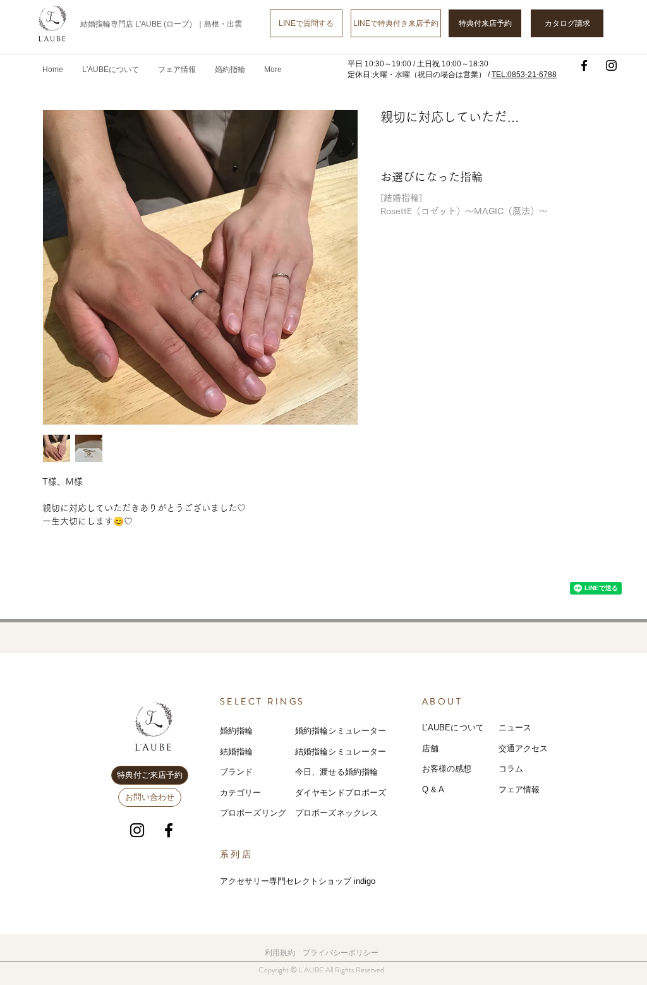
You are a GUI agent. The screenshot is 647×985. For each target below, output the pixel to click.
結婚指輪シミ (320, 751)
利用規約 (280, 952)
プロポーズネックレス (336, 813)
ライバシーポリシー (344, 952)
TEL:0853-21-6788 (524, 74)
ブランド (236, 772)
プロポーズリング (253, 813)
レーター (370, 751)
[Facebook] (584, 65)
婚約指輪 (236, 730)
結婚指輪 (236, 751)
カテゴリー (241, 792)
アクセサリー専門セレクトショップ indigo (297, 881)
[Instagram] (611, 65)
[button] (176, 69)
